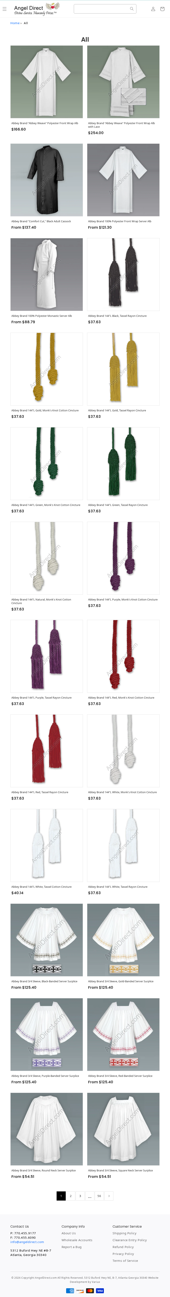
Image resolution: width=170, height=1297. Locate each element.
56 (99, 1196)
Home (14, 23)
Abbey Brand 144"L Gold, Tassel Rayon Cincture (117, 410)
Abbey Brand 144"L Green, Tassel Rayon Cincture (118, 505)
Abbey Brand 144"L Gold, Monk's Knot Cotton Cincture (45, 410)
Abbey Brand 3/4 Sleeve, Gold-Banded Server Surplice (120, 981)
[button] (4, 9)
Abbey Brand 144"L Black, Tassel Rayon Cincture (117, 316)
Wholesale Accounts (77, 1240)
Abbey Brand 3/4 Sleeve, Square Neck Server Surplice (120, 1170)
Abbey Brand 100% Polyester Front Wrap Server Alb (119, 221)
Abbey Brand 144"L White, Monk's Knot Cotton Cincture (122, 792)
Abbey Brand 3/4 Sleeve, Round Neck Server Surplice (43, 1170)
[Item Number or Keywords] (131, 8)
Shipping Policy (124, 1233)
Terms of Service (125, 1260)
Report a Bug (72, 1247)
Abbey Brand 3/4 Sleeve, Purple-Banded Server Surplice (45, 1076)
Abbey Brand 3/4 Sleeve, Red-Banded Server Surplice (120, 1076)
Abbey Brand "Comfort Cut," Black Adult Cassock (41, 221)
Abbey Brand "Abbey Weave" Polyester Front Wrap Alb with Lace (121, 125)
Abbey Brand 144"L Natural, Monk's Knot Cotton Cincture (41, 601)
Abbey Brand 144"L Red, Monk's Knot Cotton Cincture (121, 697)
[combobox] (105, 9)
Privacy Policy (123, 1254)
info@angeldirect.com (27, 1242)
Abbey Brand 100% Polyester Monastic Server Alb (41, 316)
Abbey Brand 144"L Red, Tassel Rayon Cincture (39, 792)
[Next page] (108, 1196)
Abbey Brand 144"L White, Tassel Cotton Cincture (41, 887)
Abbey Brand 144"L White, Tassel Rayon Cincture (117, 887)
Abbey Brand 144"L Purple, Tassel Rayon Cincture (41, 697)
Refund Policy (123, 1247)
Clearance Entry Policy (130, 1240)
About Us (69, 1233)
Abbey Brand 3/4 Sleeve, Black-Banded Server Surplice (44, 981)
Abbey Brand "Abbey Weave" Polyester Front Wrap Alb (44, 123)
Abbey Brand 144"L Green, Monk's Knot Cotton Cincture (45, 505)
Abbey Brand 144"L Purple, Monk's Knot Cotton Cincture (123, 599)
